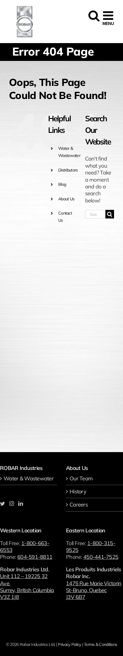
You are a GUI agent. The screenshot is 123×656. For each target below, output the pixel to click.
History (78, 491)
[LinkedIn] (20, 503)
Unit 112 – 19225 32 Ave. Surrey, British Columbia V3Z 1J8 (27, 586)
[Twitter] (2, 503)
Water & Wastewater (28, 478)
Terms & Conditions (100, 644)
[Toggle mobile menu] (108, 18)
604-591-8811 (34, 556)
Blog (62, 184)
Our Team (81, 478)
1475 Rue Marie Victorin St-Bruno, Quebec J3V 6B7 (93, 590)
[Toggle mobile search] (93, 18)
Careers (79, 504)
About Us (66, 199)
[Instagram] (11, 503)
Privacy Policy (69, 644)
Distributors (68, 170)
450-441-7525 (100, 556)
